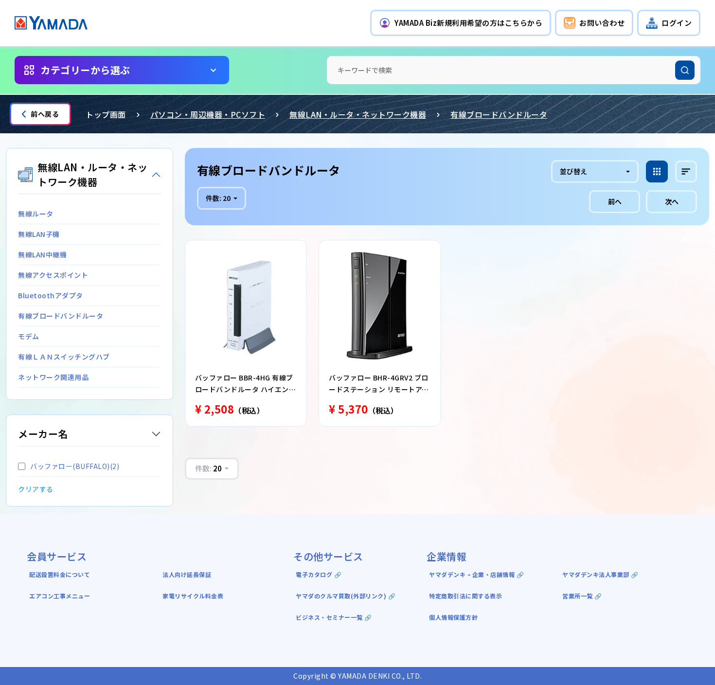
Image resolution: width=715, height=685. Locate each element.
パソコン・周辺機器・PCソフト (208, 114)
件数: (218, 198)
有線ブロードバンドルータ (498, 114)
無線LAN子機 (39, 234)
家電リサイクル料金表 (192, 596)
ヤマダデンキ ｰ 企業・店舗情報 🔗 (476, 574)
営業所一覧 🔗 (582, 596)
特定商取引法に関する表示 (465, 596)
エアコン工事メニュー (59, 596)
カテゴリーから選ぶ (85, 70)
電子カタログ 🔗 (318, 574)
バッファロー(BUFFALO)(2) (74, 466)
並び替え (573, 171)
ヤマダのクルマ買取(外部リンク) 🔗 (345, 596)
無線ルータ (36, 213)
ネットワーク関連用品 (53, 377)
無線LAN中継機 (42, 254)
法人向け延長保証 (186, 574)
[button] (461, 23)
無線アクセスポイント (53, 275)
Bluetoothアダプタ (50, 295)
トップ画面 (106, 114)
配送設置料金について (60, 574)
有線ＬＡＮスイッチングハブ (64, 356)
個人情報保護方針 (453, 617)
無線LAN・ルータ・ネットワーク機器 (357, 114)
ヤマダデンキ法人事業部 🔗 (600, 574)
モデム (28, 336)
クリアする (36, 489)
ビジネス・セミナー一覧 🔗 (334, 617)
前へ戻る (45, 114)
